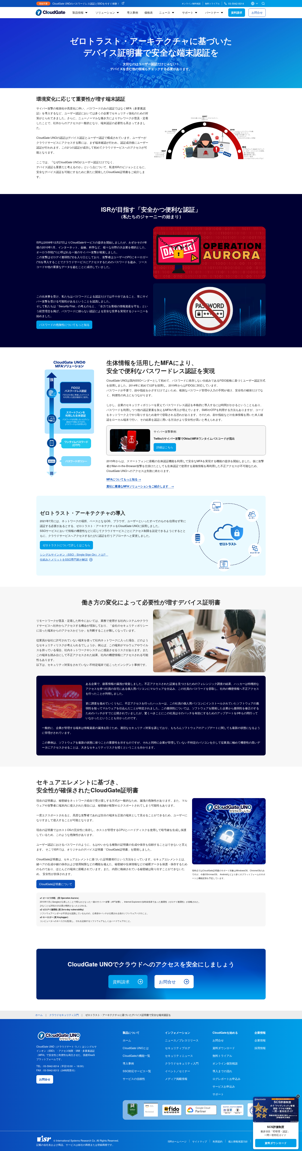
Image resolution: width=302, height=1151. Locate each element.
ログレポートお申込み (226, 1079)
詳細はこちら (164, 447)
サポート (187, 12)
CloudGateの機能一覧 (136, 1056)
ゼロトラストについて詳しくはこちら (66, 545)
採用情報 (260, 1048)
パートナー (212, 12)
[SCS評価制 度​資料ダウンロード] (276, 1109)
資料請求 (236, 12)
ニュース (164, 12)
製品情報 (78, 12)
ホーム (127, 1040)
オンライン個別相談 (225, 1063)
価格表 (148, 12)
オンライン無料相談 (191, 3)
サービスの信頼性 (134, 1079)
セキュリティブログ (177, 1048)
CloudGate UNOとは (136, 1048)
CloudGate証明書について (55, 884)
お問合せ (257, 12)
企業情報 (260, 1040)
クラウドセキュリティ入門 (182, 1063)
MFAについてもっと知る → (123, 479)
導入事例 (132, 12)
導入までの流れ (222, 1071)
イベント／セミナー (177, 1071)
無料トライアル (212, 3)
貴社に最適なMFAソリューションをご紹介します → (140, 486)
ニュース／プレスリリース (182, 1040)
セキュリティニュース (179, 1056)
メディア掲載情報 (176, 1079)
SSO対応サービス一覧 (137, 1071)
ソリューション (105, 12)
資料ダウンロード (276, 1143)
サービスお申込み (224, 1086)
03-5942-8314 (236, 3)
